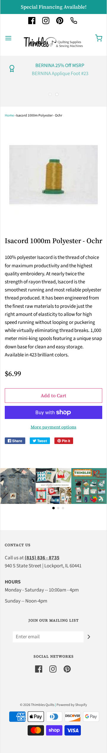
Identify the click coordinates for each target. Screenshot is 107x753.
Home (9, 115)
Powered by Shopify (71, 704)
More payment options (53, 427)
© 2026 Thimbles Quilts (37, 704)
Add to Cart (53, 395)
